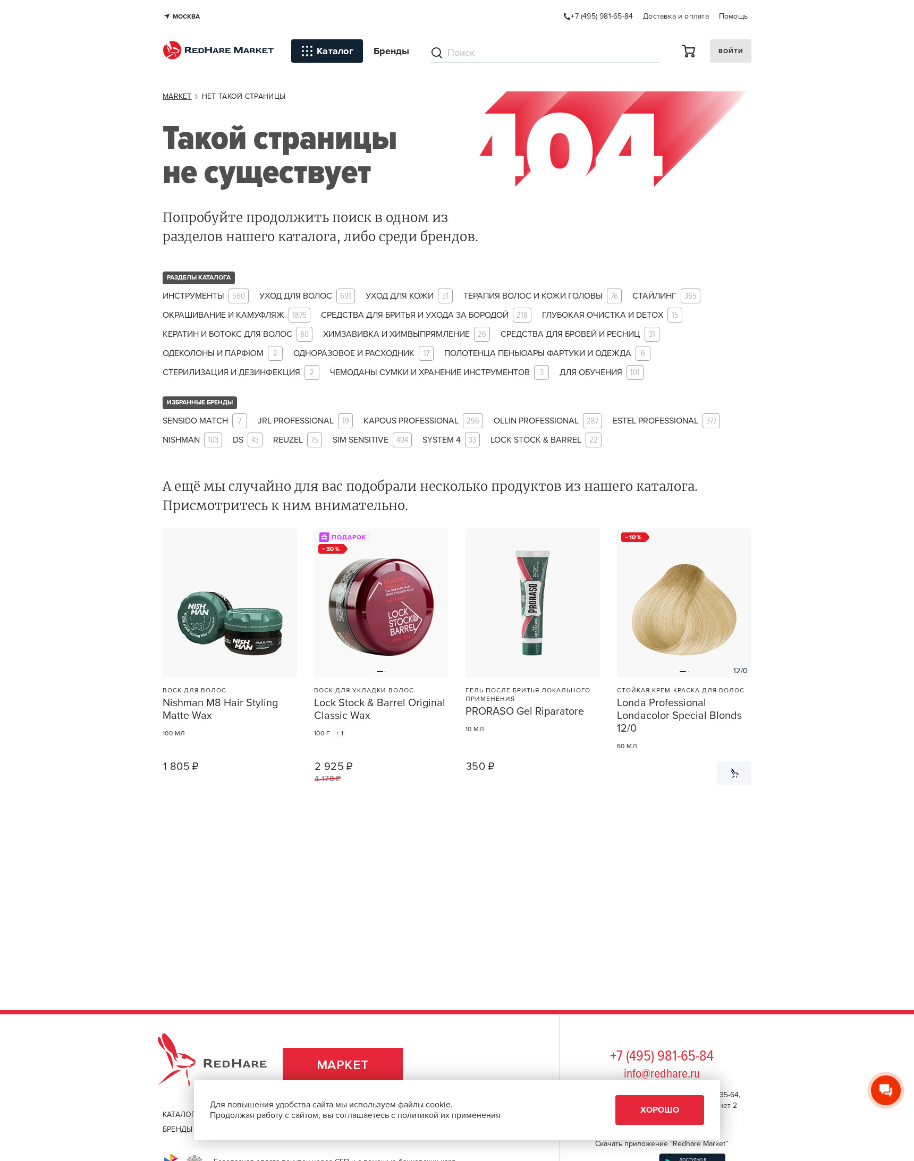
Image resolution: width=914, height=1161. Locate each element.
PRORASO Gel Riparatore (525, 711)
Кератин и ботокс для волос (236, 334)
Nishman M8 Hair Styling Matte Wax (220, 709)
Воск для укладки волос (364, 690)
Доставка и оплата (676, 16)
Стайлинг (664, 296)
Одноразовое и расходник (361, 353)
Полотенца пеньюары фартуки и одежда (544, 353)
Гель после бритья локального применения (528, 694)
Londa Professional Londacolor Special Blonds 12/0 (679, 716)
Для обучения (600, 372)
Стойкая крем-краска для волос (680, 690)
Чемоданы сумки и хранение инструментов (437, 372)
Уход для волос (305, 296)
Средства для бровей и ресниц (578, 334)
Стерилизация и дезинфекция (238, 372)
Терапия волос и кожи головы (540, 296)
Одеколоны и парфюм (220, 353)
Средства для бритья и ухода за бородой (424, 315)
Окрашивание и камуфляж (235, 315)
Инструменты (204, 296)
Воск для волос (194, 690)
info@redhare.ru (662, 1074)
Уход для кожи (407, 296)
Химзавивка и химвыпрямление (404, 334)
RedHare (222, 1065)
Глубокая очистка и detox (610, 315)
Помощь (733, 16)
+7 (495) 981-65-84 (662, 1056)
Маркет (343, 1065)
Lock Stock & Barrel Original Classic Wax (379, 709)
